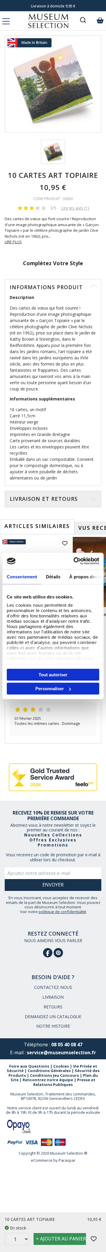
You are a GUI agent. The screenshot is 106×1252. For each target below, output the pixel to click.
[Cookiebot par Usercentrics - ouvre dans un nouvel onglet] (74, 561)
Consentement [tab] (22, 576)
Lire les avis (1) (75, 208)
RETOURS (53, 1007)
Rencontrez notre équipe (48, 1079)
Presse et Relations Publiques (64, 1082)
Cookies (61, 1066)
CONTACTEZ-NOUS (53, 987)
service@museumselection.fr (61, 1052)
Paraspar (67, 1160)
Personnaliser (49, 688)
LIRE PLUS (13, 241)
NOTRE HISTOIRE (53, 1026)
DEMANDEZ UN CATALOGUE (53, 1016)
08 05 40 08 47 (66, 1044)
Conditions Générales (49, 1070)
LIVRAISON (53, 997)
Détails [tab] (53, 576)
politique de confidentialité (62, 911)
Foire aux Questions (29, 1066)
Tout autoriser (53, 674)
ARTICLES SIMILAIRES (37, 526)
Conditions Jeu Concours (54, 1075)
